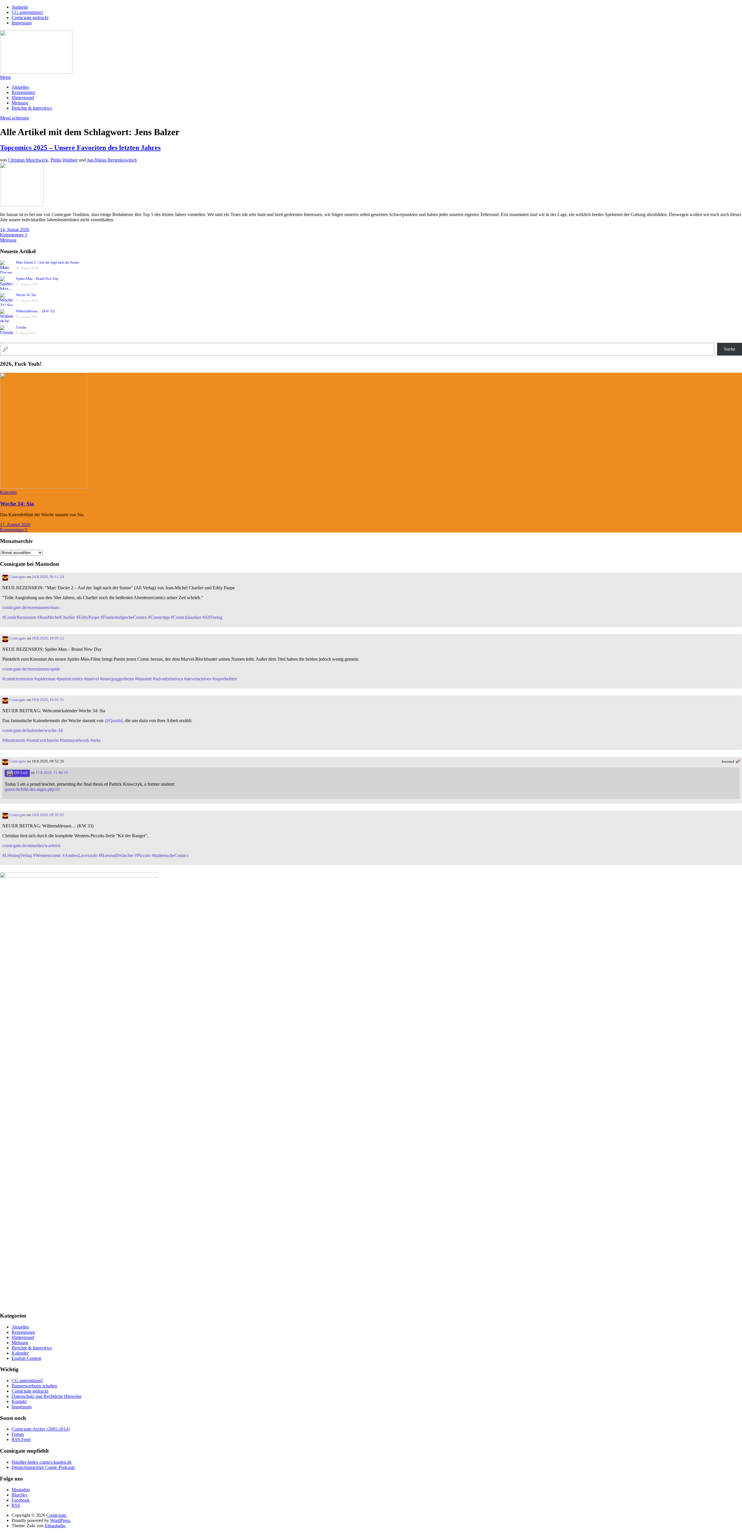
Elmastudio (55, 1525)
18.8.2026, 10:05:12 (48, 638)
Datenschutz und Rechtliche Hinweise (46, 1396)
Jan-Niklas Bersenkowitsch (112, 159)
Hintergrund (23, 97)
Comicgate (17, 577)
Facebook (21, 1500)
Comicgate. (56, 1515)
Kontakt (19, 1401)
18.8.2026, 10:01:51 (48, 700)
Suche (729, 349)
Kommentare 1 (13, 234)
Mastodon (21, 1489)
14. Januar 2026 (14, 229)
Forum (18, 1434)
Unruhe (21, 327)
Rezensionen (23, 92)
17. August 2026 (15, 524)
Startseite (20, 7)
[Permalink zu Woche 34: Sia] (43, 487)
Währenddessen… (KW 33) (35, 311)
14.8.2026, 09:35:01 (48, 815)
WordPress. (60, 1520)
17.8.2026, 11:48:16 (52, 773)
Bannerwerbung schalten (34, 1385)
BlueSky (20, 1494)
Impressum (22, 22)
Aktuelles (20, 87)
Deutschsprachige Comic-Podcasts (43, 1467)
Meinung (20, 102)
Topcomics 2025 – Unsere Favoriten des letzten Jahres (80, 147)
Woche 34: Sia (26, 295)
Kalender (8, 492)
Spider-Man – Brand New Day (37, 279)
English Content (26, 1358)
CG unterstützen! (27, 12)
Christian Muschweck (28, 159)
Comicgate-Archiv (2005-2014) (41, 1429)
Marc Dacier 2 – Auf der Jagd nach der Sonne (47, 262)
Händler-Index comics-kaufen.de (42, 1462)
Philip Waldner (64, 159)
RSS (16, 1505)
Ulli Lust (20, 773)
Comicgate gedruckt (30, 17)
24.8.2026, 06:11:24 (48, 577)
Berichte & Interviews (32, 108)
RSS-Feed (21, 1439)
